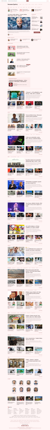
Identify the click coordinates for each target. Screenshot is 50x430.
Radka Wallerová (28, 255)
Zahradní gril (34, 416)
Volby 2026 (9, 409)
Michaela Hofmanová (29, 286)
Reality (13, 134)
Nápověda (20, 420)
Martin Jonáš (28, 175)
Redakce (25, 420)
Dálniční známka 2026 (39, 410)
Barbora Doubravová (20, 108)
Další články (37, 32)
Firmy (31, 134)
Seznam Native (38, 134)
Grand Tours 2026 (15, 413)
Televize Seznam (26, 421)
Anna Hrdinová (10, 175)
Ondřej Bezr (27, 211)
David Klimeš (36, 40)
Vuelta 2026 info (15, 409)
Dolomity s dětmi (33, 413)
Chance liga (20, 409)
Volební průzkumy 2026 (10, 410)
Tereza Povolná (12, 40)
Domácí (9, 89)
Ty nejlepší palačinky (27, 409)
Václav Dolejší (33, 300)
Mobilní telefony (15, 417)
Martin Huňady (19, 286)
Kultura (9, 201)
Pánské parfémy (38, 417)
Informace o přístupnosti (36, 420)
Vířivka (37, 416)
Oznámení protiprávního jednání (14, 421)
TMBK (9, 357)
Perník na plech (26, 413)
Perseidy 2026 (25, 415)
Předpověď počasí (21, 415)
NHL (19, 413)
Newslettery (37, 421)
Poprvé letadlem (32, 410)
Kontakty (23, 420)
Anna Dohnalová (37, 175)
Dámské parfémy (23, 417)
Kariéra (17, 420)
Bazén (15, 416)
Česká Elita (27, 134)
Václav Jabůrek (19, 153)
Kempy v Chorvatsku (33, 409)
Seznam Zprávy (22, 54)
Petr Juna (36, 264)
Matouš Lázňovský (19, 175)
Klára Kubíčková (10, 264)
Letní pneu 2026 (38, 409)
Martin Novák (37, 331)
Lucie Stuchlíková (28, 300)
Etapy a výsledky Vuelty (16, 410)
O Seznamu (15, 420)
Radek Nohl (11, 34)
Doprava (20, 134)
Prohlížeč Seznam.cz (20, 421)
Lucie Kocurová (19, 264)
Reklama (28, 420)
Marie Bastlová (28, 108)
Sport (9, 223)
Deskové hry (29, 417)
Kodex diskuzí (34, 421)
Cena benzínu (28, 415)
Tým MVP (18, 241)
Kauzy (9, 112)
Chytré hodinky (34, 417)
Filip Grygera (10, 286)
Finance (16, 134)
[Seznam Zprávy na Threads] (26, 425)
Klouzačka (27, 416)
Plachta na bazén (18, 416)
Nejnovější (34, 14)
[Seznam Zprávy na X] (23, 425)
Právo (23, 134)
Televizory (32, 417)
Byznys (9, 134)
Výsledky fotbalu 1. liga (21, 410)
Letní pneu (26, 417)
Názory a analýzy (11, 37)
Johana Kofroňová (19, 48)
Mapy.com (18, 415)
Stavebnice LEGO (19, 417)
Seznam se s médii (30, 421)
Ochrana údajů (31, 420)
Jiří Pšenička (9, 108)
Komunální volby (9, 413)
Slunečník (24, 416)
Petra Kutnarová (37, 153)
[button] (9, 10)
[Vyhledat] (27, 1)
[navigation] (0, 0)
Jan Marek (27, 331)
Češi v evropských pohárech (33, 415)
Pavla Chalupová (37, 108)
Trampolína (21, 416)
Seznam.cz (12, 420)
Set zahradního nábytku (30, 416)
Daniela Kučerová (22, 67)
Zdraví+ (9, 245)
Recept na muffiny (27, 410)
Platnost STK (38, 413)
